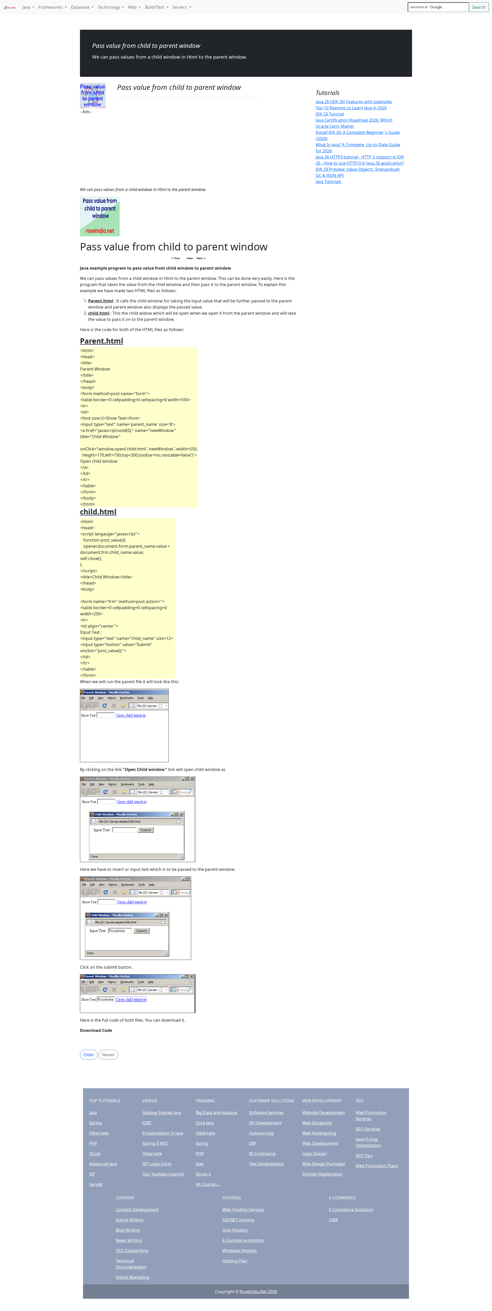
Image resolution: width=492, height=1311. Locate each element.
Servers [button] (180, 7)
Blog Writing (128, 1230)
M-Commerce (262, 1153)
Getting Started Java (161, 1112)
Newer (108, 1055)
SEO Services (368, 1129)
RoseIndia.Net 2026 (258, 1291)
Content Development (137, 1209)
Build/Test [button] (155, 7)
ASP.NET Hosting (238, 1220)
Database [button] (80, 7)
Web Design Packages (323, 1164)
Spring (95, 1123)
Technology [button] (109, 7)
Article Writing (130, 1220)
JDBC (147, 1123)
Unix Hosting (235, 1230)
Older (88, 1055)
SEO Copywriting (132, 1250)
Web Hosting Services (243, 1209)
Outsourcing (261, 1133)
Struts (95, 1153)
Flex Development (266, 1164)
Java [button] (27, 7)
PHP (93, 1143)
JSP (92, 1174)
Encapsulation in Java (162, 1133)
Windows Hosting (239, 1250)
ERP (253, 1143)
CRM (333, 1220)
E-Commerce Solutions (351, 1209)
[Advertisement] (188, 150)
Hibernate (99, 1133)
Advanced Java (103, 1164)
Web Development (320, 1143)
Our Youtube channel (163, 1174)
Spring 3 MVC (155, 1143)
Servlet (95, 1184)
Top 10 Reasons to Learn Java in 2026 (351, 108)
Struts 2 (203, 1174)
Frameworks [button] (51, 7)
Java (93, 1112)
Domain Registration (322, 1174)
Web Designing (317, 1123)
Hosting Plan (234, 1261)
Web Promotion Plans (377, 1166)
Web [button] (133, 7)
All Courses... (208, 1184)
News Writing (129, 1240)
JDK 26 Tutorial (330, 114)
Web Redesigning (319, 1133)
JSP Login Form (156, 1164)
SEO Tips (364, 1155)
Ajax (200, 1164)
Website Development (323, 1112)
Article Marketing (132, 1277)
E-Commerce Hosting (243, 1240)
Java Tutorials (328, 181)
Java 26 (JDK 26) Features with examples (354, 101)
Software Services (266, 1112)
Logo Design (314, 1153)
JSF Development (265, 1123)
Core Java (205, 1123)
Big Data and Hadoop (216, 1112)
